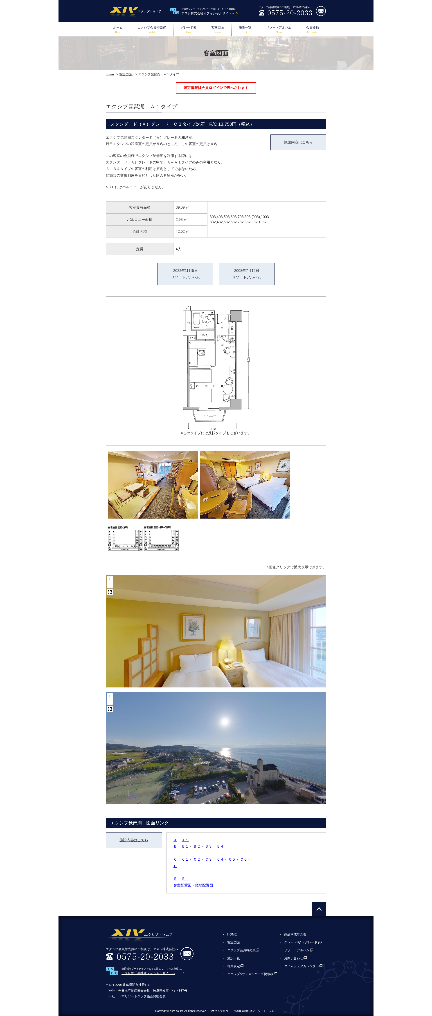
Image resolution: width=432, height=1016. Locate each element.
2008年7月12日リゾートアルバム (246, 274)
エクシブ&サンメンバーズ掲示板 (250, 974)
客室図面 (217, 29)
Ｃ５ (232, 859)
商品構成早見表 (295, 934)
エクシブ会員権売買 (151, 29)
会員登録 (312, 29)
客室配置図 (182, 885)
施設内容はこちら (298, 142)
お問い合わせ (293, 958)
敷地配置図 (204, 885)
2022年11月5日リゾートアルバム (185, 274)
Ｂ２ (196, 846)
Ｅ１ (185, 879)
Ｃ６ (243, 859)
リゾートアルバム (278, 29)
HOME (232, 934)
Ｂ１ (185, 846)
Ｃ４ (220, 859)
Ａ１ (185, 840)
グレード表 (188, 29)
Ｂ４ (220, 846)
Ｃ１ (185, 859)
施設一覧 (245, 29)
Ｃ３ (208, 859)
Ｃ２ (196, 859)
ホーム (118, 29)
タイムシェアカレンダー (301, 966)
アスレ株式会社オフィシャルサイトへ (208, 13)
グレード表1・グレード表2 (303, 942)
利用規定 (233, 966)
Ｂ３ (208, 846)
